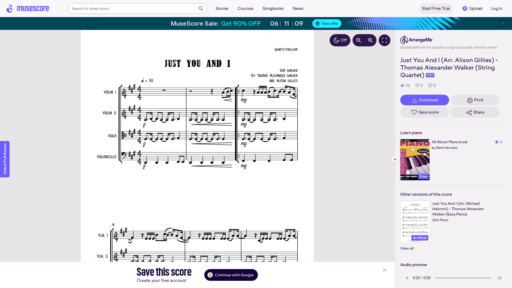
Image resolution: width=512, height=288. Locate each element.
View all (407, 248)
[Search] (201, 8)
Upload (475, 8)
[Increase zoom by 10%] (370, 40)
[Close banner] (503, 23)
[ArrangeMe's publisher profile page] (448, 39)
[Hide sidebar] (395, 159)
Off (344, 40)
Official (421, 238)
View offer (329, 23)
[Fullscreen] (384, 40)
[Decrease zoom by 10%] (359, 40)
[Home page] (27, 8)
